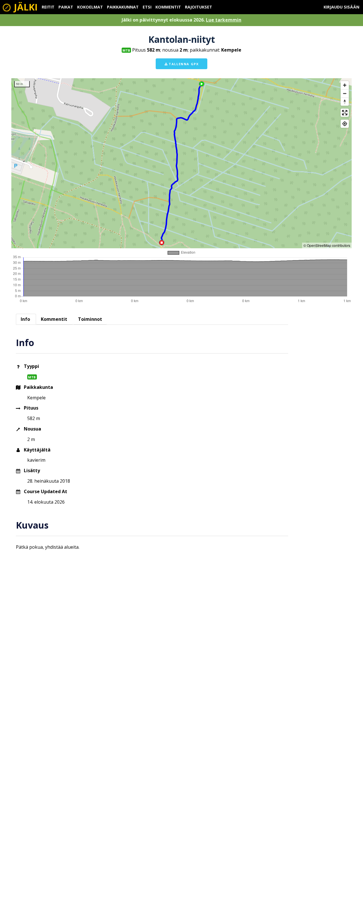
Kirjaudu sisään (341, 7)
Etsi (147, 7)
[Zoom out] (345, 93)
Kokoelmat (90, 7)
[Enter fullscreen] (345, 113)
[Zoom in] (345, 85)
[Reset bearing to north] (345, 101)
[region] (181, 163)
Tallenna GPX (183, 64)
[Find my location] (345, 124)
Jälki (25, 7)
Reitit (48, 7)
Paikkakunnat (123, 7)
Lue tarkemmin (223, 20)
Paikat (65, 7)
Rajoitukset (198, 7)
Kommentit (168, 7)
